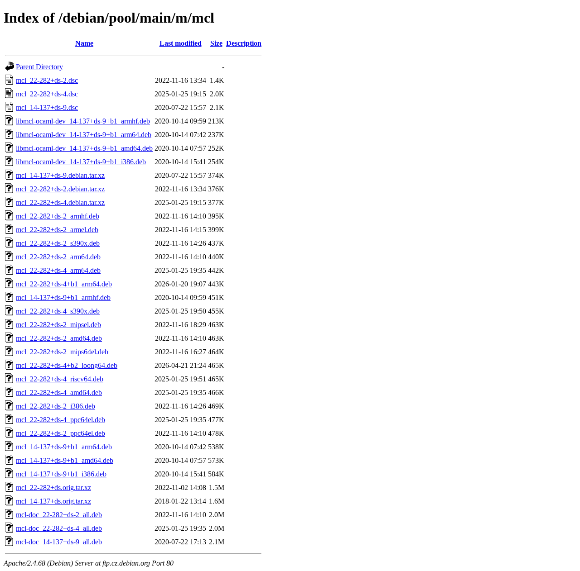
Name (84, 43)
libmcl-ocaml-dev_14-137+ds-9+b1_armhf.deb (83, 121)
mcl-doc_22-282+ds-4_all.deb (59, 528)
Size (216, 43)
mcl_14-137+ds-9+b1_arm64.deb (64, 447)
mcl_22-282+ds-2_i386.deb (55, 406)
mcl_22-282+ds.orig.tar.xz (53, 487)
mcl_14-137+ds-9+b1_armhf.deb (63, 297)
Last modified (181, 43)
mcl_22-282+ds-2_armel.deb (57, 229)
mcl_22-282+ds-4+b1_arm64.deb (64, 284)
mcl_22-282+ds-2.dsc (47, 80)
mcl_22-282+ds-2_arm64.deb (58, 257)
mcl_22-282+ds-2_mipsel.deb (58, 324)
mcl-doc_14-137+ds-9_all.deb (59, 542)
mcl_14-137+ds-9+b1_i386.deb (61, 474)
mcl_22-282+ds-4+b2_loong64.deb (66, 365)
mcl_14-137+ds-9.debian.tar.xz (60, 175)
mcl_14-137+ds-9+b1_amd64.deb (64, 460)
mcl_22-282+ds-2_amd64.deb (59, 338)
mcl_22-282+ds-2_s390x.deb (58, 243)
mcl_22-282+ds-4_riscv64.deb (59, 379)
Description (243, 43)
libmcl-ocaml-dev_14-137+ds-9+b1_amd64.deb (84, 148)
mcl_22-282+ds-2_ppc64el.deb (60, 433)
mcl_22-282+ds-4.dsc (47, 94)
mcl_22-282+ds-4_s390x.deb (58, 311)
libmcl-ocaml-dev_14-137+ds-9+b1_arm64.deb (83, 134)
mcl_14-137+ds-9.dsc (47, 107)
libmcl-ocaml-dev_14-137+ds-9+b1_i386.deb (81, 162)
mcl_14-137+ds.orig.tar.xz (53, 501)
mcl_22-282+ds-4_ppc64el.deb (60, 419)
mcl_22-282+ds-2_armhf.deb (57, 216)
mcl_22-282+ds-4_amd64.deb (59, 392)
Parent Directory (39, 67)
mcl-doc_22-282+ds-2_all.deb (59, 515)
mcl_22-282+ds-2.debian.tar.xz (60, 189)
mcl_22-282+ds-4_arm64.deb (58, 270)
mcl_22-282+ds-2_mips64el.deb (62, 352)
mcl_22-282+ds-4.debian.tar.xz (60, 202)
